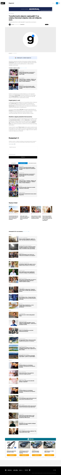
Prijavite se (23, 157)
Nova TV (5, 470)
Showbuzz (21, 470)
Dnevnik (10, 470)
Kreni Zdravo (29, 470)
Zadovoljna (15, 470)
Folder (26, 470)
